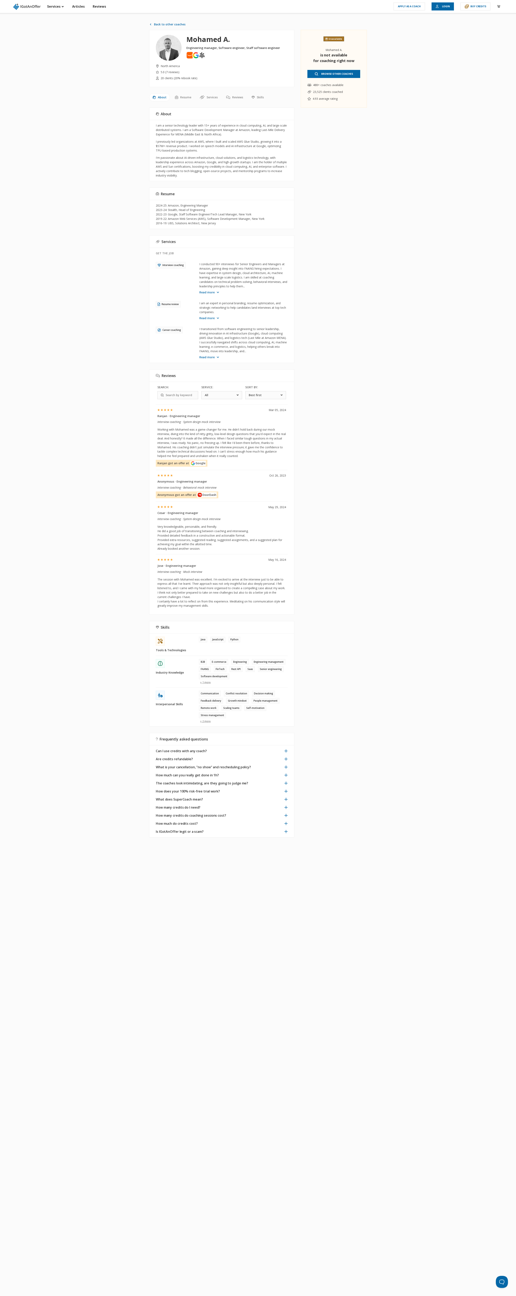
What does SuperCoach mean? (179, 799)
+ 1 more (205, 682)
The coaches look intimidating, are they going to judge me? (202, 783)
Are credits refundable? (174, 759)
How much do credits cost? (177, 823)
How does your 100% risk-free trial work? (188, 791)
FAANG (205, 669)
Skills (260, 97)
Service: (207, 387)
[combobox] (221, 395)
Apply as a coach (409, 6)
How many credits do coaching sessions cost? (191, 815)
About (162, 97)
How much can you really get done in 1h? (187, 775)
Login (446, 6)
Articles (78, 6)
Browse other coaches (337, 74)
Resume (185, 97)
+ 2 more (205, 721)
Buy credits (478, 6)
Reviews (99, 6)
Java (203, 639)
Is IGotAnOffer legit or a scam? (180, 831)
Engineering (240, 662)
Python (234, 639)
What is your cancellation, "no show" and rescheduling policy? (203, 767)
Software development (214, 676)
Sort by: (251, 387)
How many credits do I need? (178, 807)
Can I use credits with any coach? (181, 751)
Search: (163, 387)
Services (54, 6)
